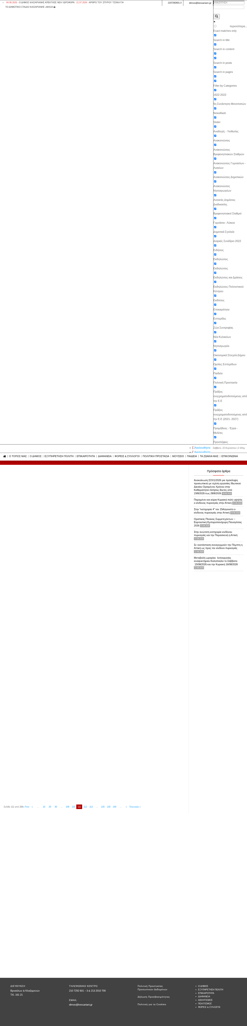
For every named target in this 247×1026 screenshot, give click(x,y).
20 (50, 807)
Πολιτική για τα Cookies (152, 1004)
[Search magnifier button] (216, 16)
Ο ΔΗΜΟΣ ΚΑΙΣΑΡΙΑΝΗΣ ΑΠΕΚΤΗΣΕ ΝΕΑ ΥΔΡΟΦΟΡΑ (40, 2)
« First (26, 807)
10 (44, 807)
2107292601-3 (174, 3)
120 (103, 807)
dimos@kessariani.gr (200, 3)
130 (108, 807)
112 (85, 807)
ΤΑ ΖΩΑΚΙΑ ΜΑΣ (209, 456)
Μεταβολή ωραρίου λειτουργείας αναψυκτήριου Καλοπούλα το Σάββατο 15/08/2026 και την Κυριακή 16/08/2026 (216, 561)
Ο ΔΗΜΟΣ (36, 456)
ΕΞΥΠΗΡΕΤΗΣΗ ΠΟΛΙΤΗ (59, 456)
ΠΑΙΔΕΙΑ (192, 456)
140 (114, 807)
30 (56, 807)
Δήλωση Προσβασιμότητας (154, 996)
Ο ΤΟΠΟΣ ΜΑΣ (18, 456)
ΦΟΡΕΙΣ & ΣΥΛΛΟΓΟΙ (127, 456)
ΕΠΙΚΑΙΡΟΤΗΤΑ (86, 456)
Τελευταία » (135, 807)
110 (73, 807)
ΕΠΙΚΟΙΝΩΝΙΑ (229, 456)
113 (91, 807)
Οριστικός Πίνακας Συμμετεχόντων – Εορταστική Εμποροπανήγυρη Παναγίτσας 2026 (218, 522)
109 (67, 807)
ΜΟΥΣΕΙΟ (178, 456)
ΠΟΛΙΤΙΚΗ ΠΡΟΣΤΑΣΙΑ (156, 456)
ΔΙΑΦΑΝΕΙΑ (105, 456)
